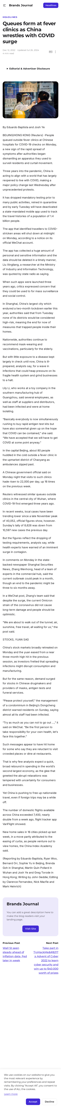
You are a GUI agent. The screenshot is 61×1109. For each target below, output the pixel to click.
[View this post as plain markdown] (51, 52)
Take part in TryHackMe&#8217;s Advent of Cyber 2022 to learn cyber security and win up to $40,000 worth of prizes (45, 960)
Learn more (11, 1093)
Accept (33, 1101)
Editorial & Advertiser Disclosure (29, 68)
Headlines (50, 5)
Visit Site (30, 928)
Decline (49, 1101)
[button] (4, 5)
